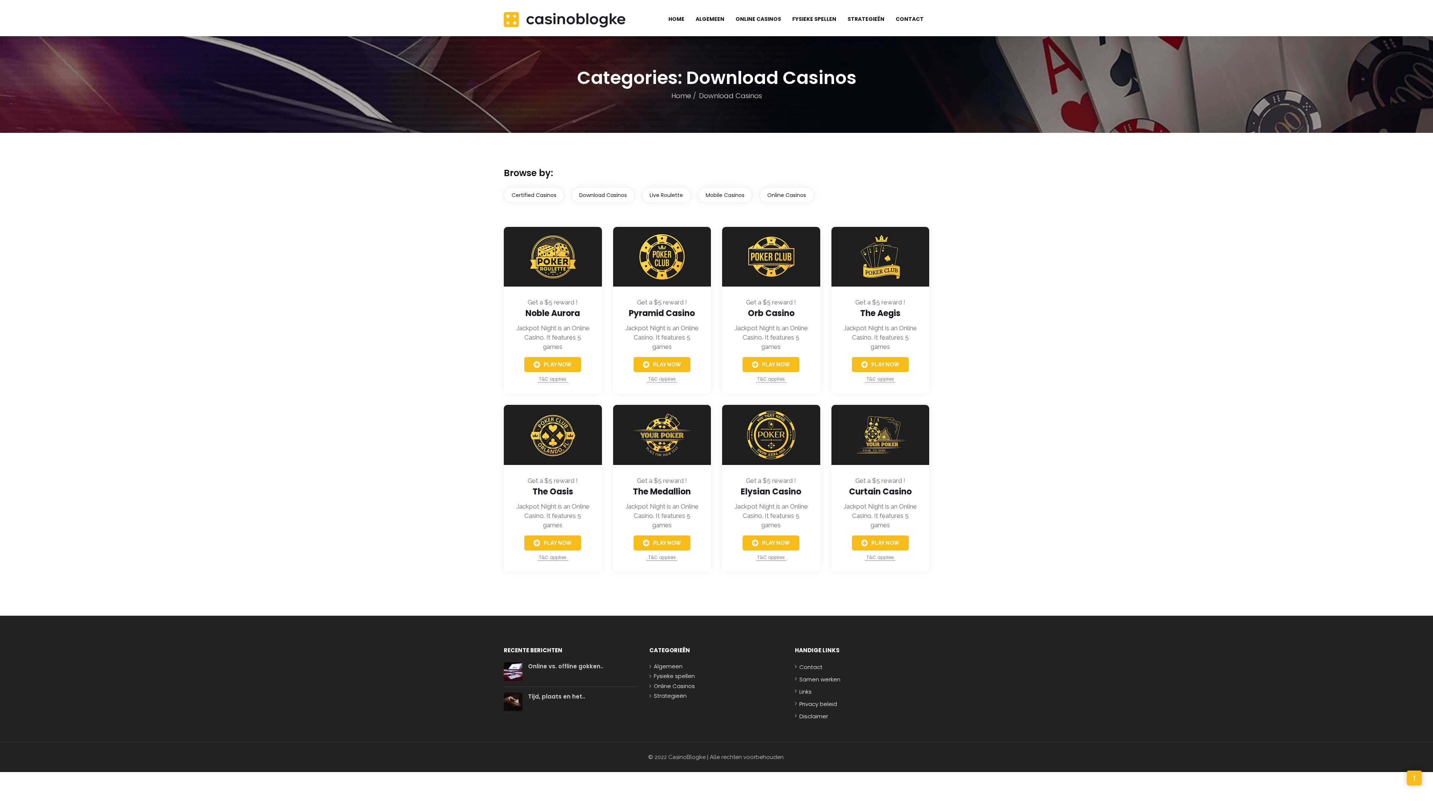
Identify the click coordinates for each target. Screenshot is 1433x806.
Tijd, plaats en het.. (556, 696)
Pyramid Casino (662, 313)
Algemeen (710, 19)
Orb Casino (771, 313)
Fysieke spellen (814, 19)
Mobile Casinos (725, 195)
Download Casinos (603, 195)
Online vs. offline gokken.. (565, 666)
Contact (910, 19)
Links (805, 692)
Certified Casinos (534, 195)
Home (676, 19)
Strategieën (865, 19)
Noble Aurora (552, 313)
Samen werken (819, 679)
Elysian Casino (771, 491)
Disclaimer (813, 716)
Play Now (558, 365)
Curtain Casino (880, 491)
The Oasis (553, 491)
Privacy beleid (818, 704)
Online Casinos (758, 19)
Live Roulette (666, 195)
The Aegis (880, 313)
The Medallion (662, 491)
